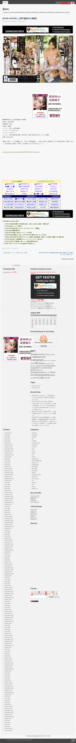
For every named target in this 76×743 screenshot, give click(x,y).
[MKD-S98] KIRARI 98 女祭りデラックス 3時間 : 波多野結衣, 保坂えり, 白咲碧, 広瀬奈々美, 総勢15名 (34, 237)
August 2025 (8, 457)
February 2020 (9, 587)
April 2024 (7, 488)
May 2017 (7, 653)
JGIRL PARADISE (37, 461)
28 (47, 324)
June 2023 (7, 508)
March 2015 (8, 704)
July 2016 (7, 673)
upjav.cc (32, 516)
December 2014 (9, 710)
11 (36, 320)
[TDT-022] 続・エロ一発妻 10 (13, 226)
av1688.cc (33, 512)
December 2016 (9, 663)
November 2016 (9, 665)
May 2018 (7, 629)
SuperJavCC (13, 21)
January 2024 (8, 494)
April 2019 (7, 607)
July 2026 (7, 435)
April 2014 (7, 726)
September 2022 (9, 526)
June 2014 (7, 722)
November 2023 (9, 498)
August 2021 (8, 552)
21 (47, 322)
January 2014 (8, 730)
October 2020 (8, 572)
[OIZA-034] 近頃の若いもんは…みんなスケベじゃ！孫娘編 (22, 228)
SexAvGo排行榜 (34, 502)
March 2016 (8, 681)
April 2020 (7, 583)
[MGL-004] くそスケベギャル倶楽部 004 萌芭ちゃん (20, 243)
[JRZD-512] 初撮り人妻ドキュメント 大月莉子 (18, 232)
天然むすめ (44, 378)
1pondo (34, 354)
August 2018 (8, 623)
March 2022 (8, 538)
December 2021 (9, 544)
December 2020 (9, 568)
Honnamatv (47, 363)
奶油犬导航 (33, 500)
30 (55, 324)
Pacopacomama (37, 372)
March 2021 (8, 562)
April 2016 (7, 679)
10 (32, 320)
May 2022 (7, 534)
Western (51, 375)
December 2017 (9, 639)
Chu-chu (49, 360)
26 (40, 324)
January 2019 (8, 613)
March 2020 (8, 585)
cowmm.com (33, 513)
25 (36, 324)
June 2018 (7, 627)
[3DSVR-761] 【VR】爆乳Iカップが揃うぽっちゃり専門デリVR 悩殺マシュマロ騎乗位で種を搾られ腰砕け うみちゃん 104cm (44, 423)
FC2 (33, 449)
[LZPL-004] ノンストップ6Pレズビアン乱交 (14, 252)
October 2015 (8, 691)
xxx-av (36, 378)
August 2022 (8, 528)
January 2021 (8, 566)
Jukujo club (40, 366)
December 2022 (9, 520)
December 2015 (9, 687)
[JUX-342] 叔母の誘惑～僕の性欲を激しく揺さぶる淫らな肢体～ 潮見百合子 (27, 224)
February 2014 (9, 728)
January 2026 (8, 447)
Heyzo (41, 363)
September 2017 (9, 645)
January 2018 (8, 637)
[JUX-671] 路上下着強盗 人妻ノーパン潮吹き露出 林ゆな (21, 241)
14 (47, 320)
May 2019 (7, 605)
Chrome (45, 360)
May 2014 (7, 724)
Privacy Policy (35, 388)
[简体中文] (62, 3)
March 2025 (8, 466)
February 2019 (9, 611)
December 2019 (9, 591)
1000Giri (41, 354)
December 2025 (9, 449)
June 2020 (7, 579)
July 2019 (7, 601)
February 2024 (9, 492)
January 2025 (8, 470)
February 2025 (9, 468)
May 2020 (7, 581)
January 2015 (8, 708)
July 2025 (7, 459)
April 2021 (7, 560)
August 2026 (8, 433)
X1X (31, 378)
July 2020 (7, 578)
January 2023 (8, 518)
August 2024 (8, 480)
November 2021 (9, 546)
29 (51, 324)
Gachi (54, 360)
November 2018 (9, 617)
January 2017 (8, 661)
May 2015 (7, 700)
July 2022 (7, 530)
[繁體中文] (66, 3)
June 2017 (7, 651)
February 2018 (9, 635)
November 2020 (9, 570)
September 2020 (9, 574)
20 (43, 322)
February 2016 (9, 683)
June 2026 (7, 437)
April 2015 (7, 702)
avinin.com (33, 515)
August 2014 (8, 718)
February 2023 (9, 516)
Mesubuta (48, 368)
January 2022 (8, 542)
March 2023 (8, 514)
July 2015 (7, 696)
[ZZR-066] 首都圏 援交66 (12, 230)
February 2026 (9, 445)
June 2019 (7, 603)
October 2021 (8, 548)
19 (40, 322)
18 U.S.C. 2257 (36, 386)
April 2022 (7, 536)
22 (51, 322)
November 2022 (9, 522)
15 (51, 320)
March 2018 (8, 633)
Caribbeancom (38, 357)
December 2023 (9, 496)
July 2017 (7, 649)
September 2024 (9, 478)
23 (55, 322)
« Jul (31, 327)
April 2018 (7, 631)
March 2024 (8, 490)
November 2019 (9, 593)
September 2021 (9, 550)
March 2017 (8, 657)
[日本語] (73, 3)
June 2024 (7, 484)
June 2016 (7, 675)
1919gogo (47, 354)
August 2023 (8, 504)
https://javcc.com (8, 272)
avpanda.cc (33, 518)
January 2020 (8, 589)
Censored (7, 248)
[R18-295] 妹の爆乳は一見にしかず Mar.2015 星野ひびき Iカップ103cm (26, 235)
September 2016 (9, 669)
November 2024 (9, 474)
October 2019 (8, 595)
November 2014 (9, 712)
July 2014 (7, 720)
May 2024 (7, 486)
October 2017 (8, 643)
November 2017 (9, 641)
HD (36, 363)
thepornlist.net (34, 497)
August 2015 (8, 695)
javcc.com (29, 740)
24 (32, 324)
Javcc (5, 9)
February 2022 (9, 540)
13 (43, 320)
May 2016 (7, 677)
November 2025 (9, 451)
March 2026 (8, 443)
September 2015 (9, 693)
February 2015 (9, 706)
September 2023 (9, 502)
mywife (41, 370)
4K (32, 439)
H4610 (32, 363)
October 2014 (8, 714)
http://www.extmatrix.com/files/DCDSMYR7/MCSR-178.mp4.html (21, 152)
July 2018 (7, 625)
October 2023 (8, 500)
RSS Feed (17, 265)
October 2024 (8, 476)
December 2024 (9, 472)
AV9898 (52, 354)
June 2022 (7, 532)
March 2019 (8, 609)
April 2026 (7, 441)
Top (74, 740)
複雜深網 (32, 499)
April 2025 (7, 464)
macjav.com (33, 509)
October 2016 (8, 667)
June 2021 (7, 556)
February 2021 (9, 564)
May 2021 (7, 558)
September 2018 (9, 621)
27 (43, 324)
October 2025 (8, 453)
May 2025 (7, 463)
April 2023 (7, 512)
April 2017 (7, 655)
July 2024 (7, 482)
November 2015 (9, 689)
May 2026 (7, 439)
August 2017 (8, 647)
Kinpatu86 (34, 368)
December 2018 (9, 615)
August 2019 (8, 599)
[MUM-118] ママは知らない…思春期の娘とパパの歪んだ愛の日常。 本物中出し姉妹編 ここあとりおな (44, 397)
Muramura (34, 370)
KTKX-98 (41, 368)
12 (40, 320)
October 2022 (8, 524)
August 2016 (8, 671)
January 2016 (8, 685)
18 (36, 322)
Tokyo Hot (34, 476)
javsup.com (33, 511)
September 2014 (9, 716)
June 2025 (7, 461)
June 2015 (7, 698)
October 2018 (8, 619)
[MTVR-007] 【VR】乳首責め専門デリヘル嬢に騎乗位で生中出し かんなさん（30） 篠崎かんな (44, 413)
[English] (69, 3)
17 (32, 322)
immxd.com (33, 519)
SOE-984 (47, 372)
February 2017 (9, 659)
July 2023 (7, 506)
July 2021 (7, 554)
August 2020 (8, 576)
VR (33, 480)
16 (55, 320)
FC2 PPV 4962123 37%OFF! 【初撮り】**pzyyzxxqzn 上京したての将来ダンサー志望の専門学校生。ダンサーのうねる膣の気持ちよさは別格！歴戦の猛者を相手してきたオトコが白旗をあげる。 (44, 405)
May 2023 (7, 510)
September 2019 (9, 597)
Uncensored (41, 374)
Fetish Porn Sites (35, 496)
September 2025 (9, 455)
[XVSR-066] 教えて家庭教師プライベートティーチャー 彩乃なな (24, 239)
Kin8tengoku (50, 366)
